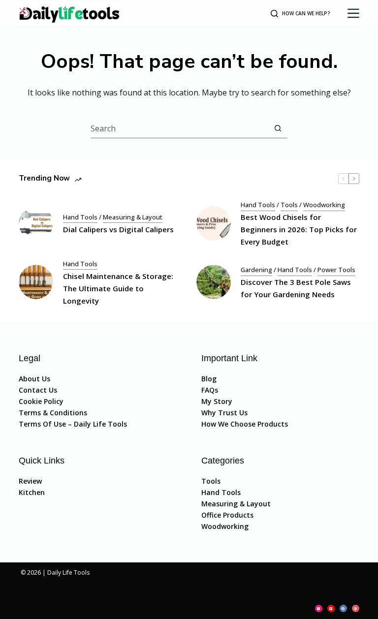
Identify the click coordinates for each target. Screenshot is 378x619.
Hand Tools (80, 217)
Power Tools (336, 269)
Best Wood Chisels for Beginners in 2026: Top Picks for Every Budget (299, 229)
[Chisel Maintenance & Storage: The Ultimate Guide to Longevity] (36, 282)
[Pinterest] (355, 608)
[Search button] (277, 128)
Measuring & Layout (132, 217)
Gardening (256, 269)
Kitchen (32, 492)
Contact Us (38, 390)
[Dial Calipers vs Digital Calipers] (36, 223)
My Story (216, 401)
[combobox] (179, 128)
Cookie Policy (41, 401)
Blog (209, 378)
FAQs (209, 390)
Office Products (227, 515)
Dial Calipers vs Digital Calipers (118, 229)
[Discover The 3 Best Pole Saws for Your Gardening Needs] (213, 282)
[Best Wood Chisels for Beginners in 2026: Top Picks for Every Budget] (213, 223)
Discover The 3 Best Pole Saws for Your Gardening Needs (296, 288)
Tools (289, 204)
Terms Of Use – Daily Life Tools (73, 424)
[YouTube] (331, 608)
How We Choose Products (244, 424)
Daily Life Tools (68, 572)
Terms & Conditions (53, 412)
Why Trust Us (224, 412)
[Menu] (353, 13)
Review (30, 481)
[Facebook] (343, 608)
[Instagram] (318, 608)
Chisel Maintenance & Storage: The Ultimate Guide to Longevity (118, 288)
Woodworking (324, 204)
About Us (34, 378)
